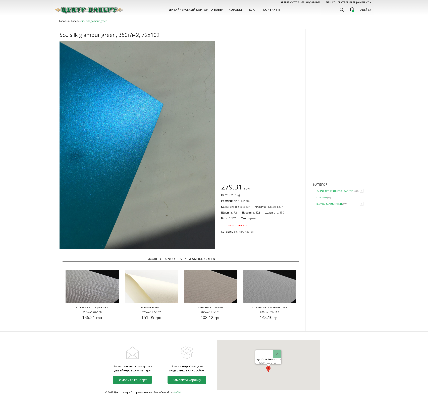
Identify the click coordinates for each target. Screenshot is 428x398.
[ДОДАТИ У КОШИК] (70, 299)
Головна (64, 21)
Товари (75, 21)
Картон (249, 232)
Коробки (236, 10)
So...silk (238, 232)
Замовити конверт (132, 380)
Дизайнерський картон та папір (196, 10)
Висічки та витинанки (329, 204)
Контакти (271, 10)
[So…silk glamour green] (137, 145)
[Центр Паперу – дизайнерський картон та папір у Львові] (89, 10)
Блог (253, 10)
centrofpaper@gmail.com (354, 2)
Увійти (365, 10)
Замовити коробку (187, 380)
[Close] (277, 354)
